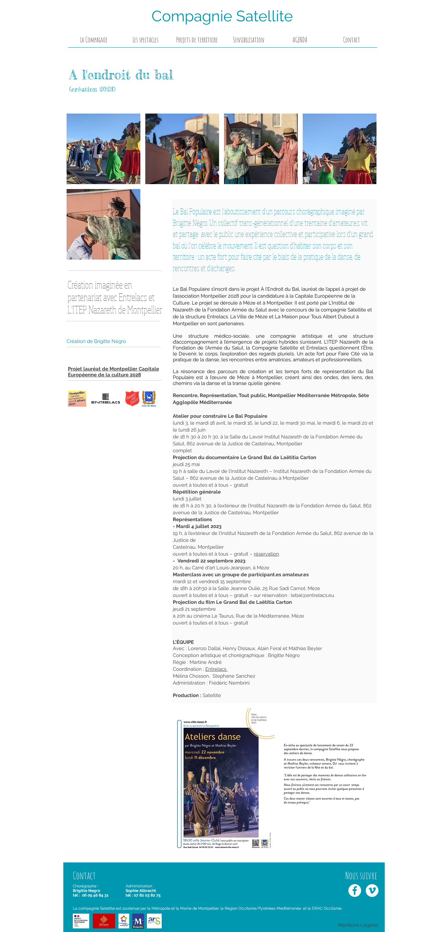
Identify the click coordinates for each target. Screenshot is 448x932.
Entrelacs (216, 669)
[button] (145, 42)
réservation (266, 554)
